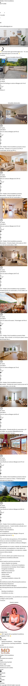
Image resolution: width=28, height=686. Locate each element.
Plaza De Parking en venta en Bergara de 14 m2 (13, 83)
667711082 (3, 639)
